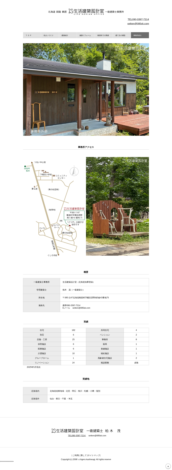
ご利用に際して (80, 455)
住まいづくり (48, 35)
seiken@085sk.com (138, 23)
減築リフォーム (85, 35)
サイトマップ (94, 455)
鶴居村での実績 (103, 35)
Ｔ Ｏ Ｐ (28, 35)
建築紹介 (65, 35)
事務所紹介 (137, 35)
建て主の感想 (120, 35)
